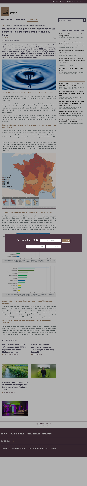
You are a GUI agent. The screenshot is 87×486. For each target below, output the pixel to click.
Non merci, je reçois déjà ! (36, 247)
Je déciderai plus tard (53, 247)
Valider (66, 241)
